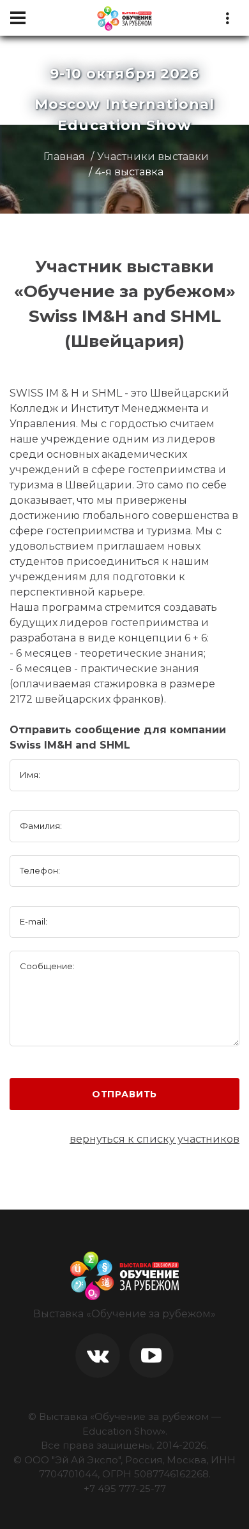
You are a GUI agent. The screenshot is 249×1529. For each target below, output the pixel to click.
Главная (64, 156)
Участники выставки (153, 156)
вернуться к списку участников (154, 1139)
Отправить (125, 1094)
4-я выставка (129, 172)
